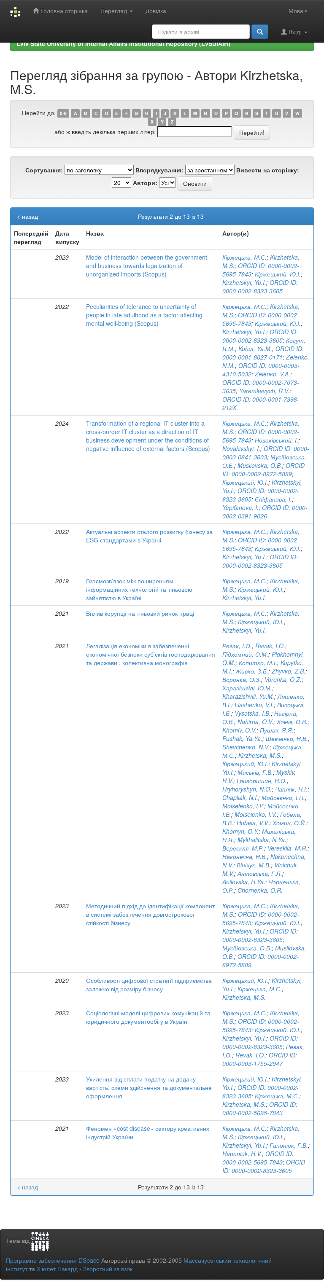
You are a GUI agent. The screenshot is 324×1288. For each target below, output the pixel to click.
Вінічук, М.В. (254, 865)
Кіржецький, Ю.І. (278, 274)
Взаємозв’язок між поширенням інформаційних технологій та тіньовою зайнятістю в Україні (139, 589)
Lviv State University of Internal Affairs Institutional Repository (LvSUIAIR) (123, 43)
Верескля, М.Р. (243, 848)
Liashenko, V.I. (254, 704)
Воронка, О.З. (241, 679)
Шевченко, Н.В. (287, 738)
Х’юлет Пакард (57, 1268)
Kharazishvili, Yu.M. (248, 696)
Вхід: (295, 31)
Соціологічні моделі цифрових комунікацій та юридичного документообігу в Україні (148, 1017)
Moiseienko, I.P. (243, 806)
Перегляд (114, 10)
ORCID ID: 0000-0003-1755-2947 (259, 1059)
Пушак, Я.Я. (277, 730)
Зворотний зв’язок (107, 1268)
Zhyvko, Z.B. (288, 671)
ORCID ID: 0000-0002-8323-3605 (260, 286)
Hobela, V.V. (253, 822)
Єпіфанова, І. (273, 499)
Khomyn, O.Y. (240, 831)
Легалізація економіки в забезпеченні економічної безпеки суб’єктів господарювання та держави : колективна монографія (150, 654)
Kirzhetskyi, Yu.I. (244, 282)
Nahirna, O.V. (255, 721)
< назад (27, 216)
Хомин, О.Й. (289, 822)
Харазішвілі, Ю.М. (247, 688)
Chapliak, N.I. (240, 797)
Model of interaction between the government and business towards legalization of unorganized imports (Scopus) (146, 265)
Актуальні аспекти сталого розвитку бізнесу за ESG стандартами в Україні (149, 535)
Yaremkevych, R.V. (264, 390)
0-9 (63, 113)
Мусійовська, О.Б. (247, 948)
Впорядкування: (159, 170)
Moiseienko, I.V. (256, 814)
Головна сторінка (63, 10)
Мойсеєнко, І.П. (283, 797)
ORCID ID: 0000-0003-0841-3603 (265, 452)
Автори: (145, 182)
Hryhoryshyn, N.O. (247, 789)
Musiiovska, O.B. (260, 465)
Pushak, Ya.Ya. (242, 738)
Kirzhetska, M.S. (260, 755)
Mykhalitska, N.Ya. (262, 839)
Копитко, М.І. (258, 662)
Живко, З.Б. (252, 671)
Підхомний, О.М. (245, 654)
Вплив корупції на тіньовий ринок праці (140, 613)
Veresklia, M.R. (287, 848)
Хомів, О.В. (292, 721)
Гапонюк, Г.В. (289, 1145)
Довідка (156, 10)
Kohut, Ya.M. (255, 348)
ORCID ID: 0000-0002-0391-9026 (265, 511)
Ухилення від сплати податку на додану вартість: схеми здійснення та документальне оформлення (149, 1087)
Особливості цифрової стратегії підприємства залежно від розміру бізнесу (149, 984)
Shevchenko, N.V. (246, 747)
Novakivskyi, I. (241, 448)
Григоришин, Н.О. (262, 780)
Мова (296, 10)
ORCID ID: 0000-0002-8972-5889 (263, 469)
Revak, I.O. (270, 645)
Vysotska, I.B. (253, 713)
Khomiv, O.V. (239, 730)
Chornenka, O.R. (260, 890)
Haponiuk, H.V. (242, 1153)
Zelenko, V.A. (272, 374)
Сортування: (44, 170)
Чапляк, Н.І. (291, 789)
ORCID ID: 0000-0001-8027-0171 (263, 352)
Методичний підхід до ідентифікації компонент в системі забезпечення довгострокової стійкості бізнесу (150, 914)
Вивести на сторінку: (267, 170)
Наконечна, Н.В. (244, 856)
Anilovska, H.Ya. (243, 881)
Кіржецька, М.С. (244, 257)
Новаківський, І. (276, 440)
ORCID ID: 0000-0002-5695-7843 (259, 1108)
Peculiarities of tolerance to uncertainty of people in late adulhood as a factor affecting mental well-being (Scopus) (144, 314)
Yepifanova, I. (240, 507)
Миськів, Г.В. (255, 772)
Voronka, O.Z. (283, 679)
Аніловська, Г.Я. (260, 873)
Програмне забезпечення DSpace (53, 1260)
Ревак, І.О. (237, 645)
